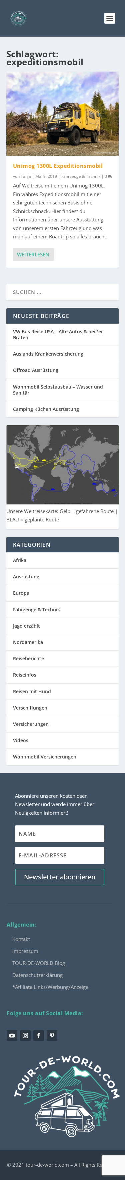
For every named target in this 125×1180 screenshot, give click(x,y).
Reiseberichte (28, 658)
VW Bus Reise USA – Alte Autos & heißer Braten (58, 334)
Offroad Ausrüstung (35, 370)
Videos (20, 740)
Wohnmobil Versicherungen (44, 756)
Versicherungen (31, 724)
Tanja (26, 176)
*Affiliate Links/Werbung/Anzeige (50, 987)
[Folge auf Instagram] (25, 1035)
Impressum (25, 951)
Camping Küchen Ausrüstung (46, 409)
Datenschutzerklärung (37, 975)
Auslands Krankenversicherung (48, 354)
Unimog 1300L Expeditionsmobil (58, 165)
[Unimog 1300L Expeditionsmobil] (62, 114)
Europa (21, 593)
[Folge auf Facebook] (38, 1035)
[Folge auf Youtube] (12, 1035)
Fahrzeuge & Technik (80, 176)
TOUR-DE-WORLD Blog (38, 963)
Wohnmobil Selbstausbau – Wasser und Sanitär (58, 390)
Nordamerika (28, 642)
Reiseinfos (24, 675)
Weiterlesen (33, 254)
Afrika (19, 560)
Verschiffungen (30, 708)
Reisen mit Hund (32, 691)
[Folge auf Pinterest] (52, 1035)
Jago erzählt (26, 626)
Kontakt (21, 939)
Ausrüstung (26, 576)
